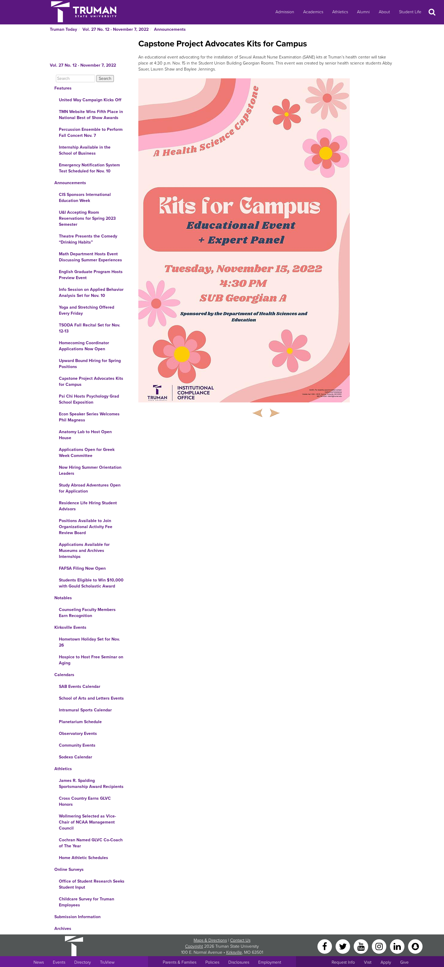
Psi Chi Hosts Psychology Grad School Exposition (89, 399)
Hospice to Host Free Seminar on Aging (91, 660)
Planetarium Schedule (80, 721)
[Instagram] (380, 946)
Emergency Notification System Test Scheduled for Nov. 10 (89, 168)
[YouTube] (361, 946)
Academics (313, 11)
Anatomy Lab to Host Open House (85, 434)
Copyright (194, 946)
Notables (63, 597)
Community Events (77, 745)
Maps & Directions (210, 940)
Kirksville (234, 952)
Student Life (410, 11)
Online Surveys (69, 869)
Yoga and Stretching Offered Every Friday (86, 310)
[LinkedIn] (398, 946)
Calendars (64, 674)
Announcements (170, 29)
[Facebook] (325, 946)
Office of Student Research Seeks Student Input (91, 884)
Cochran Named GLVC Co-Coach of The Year (91, 843)
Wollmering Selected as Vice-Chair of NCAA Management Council (87, 822)
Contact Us (240, 940)
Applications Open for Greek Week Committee (86, 452)
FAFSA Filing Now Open (82, 568)
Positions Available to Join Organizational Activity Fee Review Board (85, 526)
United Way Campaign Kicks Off (90, 99)
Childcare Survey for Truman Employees (86, 902)
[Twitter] (343, 946)
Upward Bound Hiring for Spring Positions (90, 363)
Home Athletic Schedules (83, 857)
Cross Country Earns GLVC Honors (85, 801)
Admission (284, 11)
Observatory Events (78, 733)
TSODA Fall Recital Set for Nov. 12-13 (89, 328)
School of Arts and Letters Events (91, 698)
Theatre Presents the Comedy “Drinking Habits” (88, 239)
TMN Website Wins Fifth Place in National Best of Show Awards (91, 114)
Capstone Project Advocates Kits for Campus (91, 381)
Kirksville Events (70, 627)
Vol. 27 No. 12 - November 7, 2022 (115, 29)
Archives (62, 928)
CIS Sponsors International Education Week (85, 197)
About (384, 11)
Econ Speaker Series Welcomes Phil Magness (89, 417)
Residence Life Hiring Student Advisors (88, 506)
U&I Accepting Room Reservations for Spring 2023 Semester (87, 218)
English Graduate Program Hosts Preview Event (91, 274)
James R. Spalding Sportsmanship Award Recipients (91, 783)
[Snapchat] (415, 946)
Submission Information (77, 916)
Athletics (340, 11)
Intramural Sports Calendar (85, 710)
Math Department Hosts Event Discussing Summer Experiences (90, 257)
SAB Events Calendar (79, 686)
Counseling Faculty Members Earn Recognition (87, 612)
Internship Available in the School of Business (85, 150)
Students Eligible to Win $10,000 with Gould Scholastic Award (91, 583)
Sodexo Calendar (75, 757)
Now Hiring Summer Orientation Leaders (90, 470)
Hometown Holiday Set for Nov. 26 (89, 642)
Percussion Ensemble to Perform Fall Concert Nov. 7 (91, 132)
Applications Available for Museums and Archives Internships (84, 550)
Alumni (363, 11)
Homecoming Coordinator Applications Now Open (84, 345)
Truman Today (63, 29)
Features (63, 88)
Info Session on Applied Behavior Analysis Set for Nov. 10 (91, 292)
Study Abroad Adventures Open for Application (90, 488)
